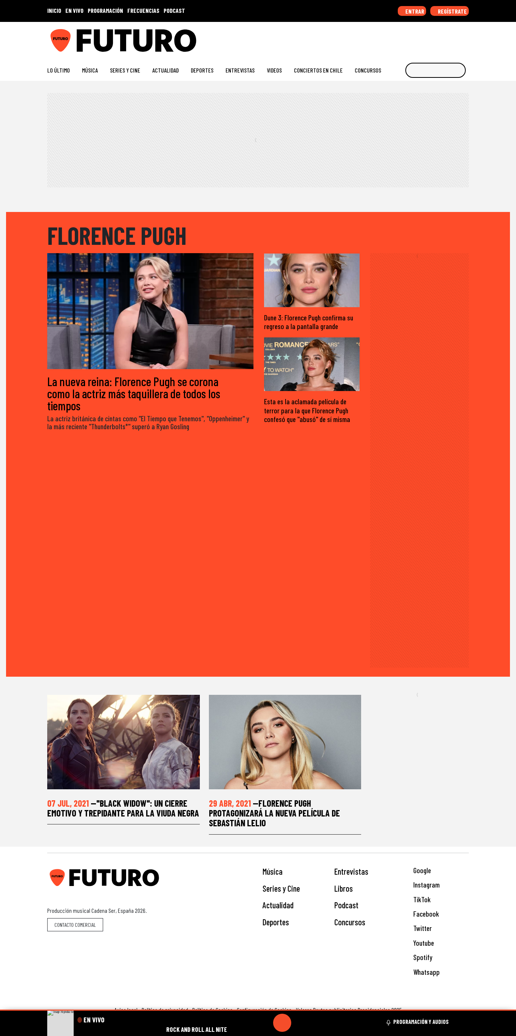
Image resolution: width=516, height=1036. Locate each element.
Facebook (425, 913)
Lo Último (58, 70)
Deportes (202, 70)
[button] (258, 1010)
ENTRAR (414, 11)
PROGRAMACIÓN (105, 10)
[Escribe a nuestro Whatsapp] (465, 37)
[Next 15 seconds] (300, 1023)
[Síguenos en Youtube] (441, 37)
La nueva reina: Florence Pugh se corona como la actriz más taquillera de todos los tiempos (133, 393)
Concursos (368, 70)
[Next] (318, 1023)
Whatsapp (426, 972)
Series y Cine (125, 70)
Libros (343, 888)
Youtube (423, 943)
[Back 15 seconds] (264, 1023)
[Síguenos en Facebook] (416, 37)
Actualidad (165, 70)
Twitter (422, 928)
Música (90, 70)
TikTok (421, 899)
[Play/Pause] (282, 1023)
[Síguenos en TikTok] (404, 37)
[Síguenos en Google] (380, 37)
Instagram (426, 884)
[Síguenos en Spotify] (453, 37)
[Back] (246, 1023)
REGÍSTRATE (452, 11)
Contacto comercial (75, 925)
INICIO (54, 10)
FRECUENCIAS (143, 10)
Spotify (422, 957)
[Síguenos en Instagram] (392, 37)
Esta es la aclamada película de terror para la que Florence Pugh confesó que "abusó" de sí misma (307, 410)
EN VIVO (74, 10)
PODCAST (174, 10)
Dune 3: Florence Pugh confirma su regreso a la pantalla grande (308, 322)
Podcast (346, 905)
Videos (274, 70)
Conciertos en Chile (318, 70)
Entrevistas (240, 70)
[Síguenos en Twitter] (429, 37)
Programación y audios (421, 1021)
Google (421, 870)
